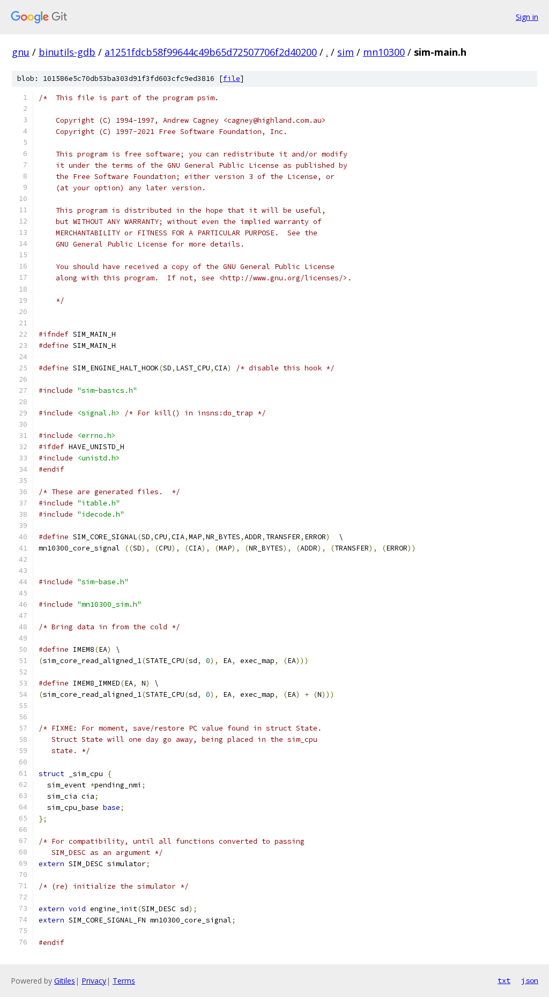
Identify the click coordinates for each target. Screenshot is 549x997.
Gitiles (64, 981)
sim (345, 52)
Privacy (93, 981)
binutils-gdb (67, 52)
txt (504, 980)
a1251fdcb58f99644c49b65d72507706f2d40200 (211, 52)
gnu (20, 52)
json (529, 980)
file (231, 78)
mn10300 (384, 52)
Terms (124, 981)
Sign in (527, 17)
